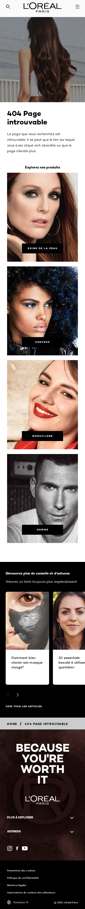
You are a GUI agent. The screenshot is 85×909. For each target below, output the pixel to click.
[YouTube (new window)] (25, 848)
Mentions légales (16, 885)
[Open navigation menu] (77, 6)
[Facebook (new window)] (17, 848)
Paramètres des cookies (21, 870)
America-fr (20, 902)
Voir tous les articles (24, 706)
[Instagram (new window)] (9, 848)
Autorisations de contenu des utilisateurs (31, 892)
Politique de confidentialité (23, 877)
